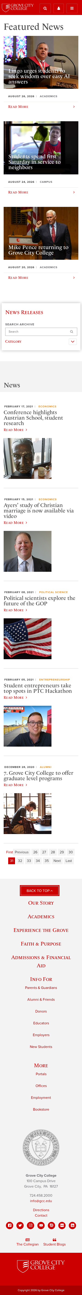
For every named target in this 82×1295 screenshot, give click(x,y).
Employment (41, 1097)
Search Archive (19, 324)
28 (53, 852)
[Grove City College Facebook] (9, 1225)
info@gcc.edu (41, 1201)
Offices (41, 1086)
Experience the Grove (41, 930)
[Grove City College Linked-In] (72, 1225)
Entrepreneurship (54, 679)
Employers (41, 1035)
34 (38, 861)
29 (62, 852)
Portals (41, 1074)
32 (20, 861)
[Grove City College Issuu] (51, 1225)
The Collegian (27, 1244)
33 (29, 861)
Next (57, 861)
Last (69, 861)
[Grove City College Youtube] (41, 1225)
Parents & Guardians (41, 987)
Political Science (53, 592)
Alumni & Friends (41, 999)
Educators (41, 1023)
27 (44, 852)
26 (35, 852)
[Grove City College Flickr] (62, 1225)
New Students (41, 1047)
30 (71, 852)
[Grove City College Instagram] (30, 1225)
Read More (14, 430)
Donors (41, 1011)
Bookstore (41, 1109)
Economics (47, 406)
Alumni (45, 767)
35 (47, 861)
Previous (21, 852)
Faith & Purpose (41, 944)
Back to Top (38, 891)
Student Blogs (54, 1244)
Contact (41, 1215)
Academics (41, 916)
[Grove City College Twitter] (20, 1225)
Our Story (41, 903)
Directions (41, 1210)
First (9, 852)
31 (11, 861)
